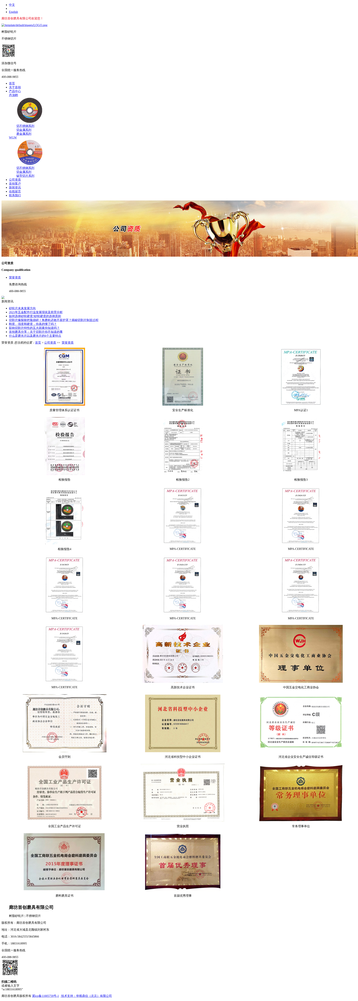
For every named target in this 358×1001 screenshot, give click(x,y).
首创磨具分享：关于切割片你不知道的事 (36, 331)
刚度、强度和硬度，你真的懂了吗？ (33, 324)
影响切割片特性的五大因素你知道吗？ (34, 327)
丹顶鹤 (13, 95)
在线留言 (15, 191)
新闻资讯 (15, 187)
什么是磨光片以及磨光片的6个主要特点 (35, 335)
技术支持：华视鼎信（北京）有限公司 (86, 995)
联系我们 (15, 195)
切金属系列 (23, 129)
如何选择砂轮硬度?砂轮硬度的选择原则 (35, 316)
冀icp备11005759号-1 (45, 995)
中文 (12, 4)
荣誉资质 (15, 277)
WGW (13, 137)
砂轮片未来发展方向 (22, 308)
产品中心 (15, 91)
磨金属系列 (23, 133)
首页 (12, 83)
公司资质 (15, 179)
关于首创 (15, 87)
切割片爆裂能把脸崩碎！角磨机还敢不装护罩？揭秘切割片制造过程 (53, 320)
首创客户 (15, 183)
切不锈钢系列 (25, 125)
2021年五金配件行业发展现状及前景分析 (36, 312)
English (13, 11)
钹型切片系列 (25, 175)
